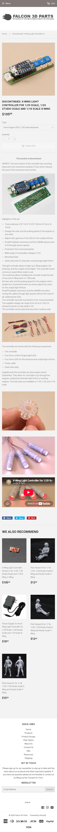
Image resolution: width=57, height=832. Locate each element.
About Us (28, 744)
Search (27, 802)
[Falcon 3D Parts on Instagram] (47, 808)
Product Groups (28, 737)
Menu (8, 3)
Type (4, 122)
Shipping (28, 758)
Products (29, 733)
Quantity (6, 134)
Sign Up (49, 789)
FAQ (28, 751)
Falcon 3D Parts (21, 815)
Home (4, 34)
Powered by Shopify (38, 815)
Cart (53, 3)
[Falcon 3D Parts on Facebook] (42, 808)
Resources (28, 754)
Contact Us (28, 747)
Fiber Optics (28, 740)
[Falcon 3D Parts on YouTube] (52, 808)
